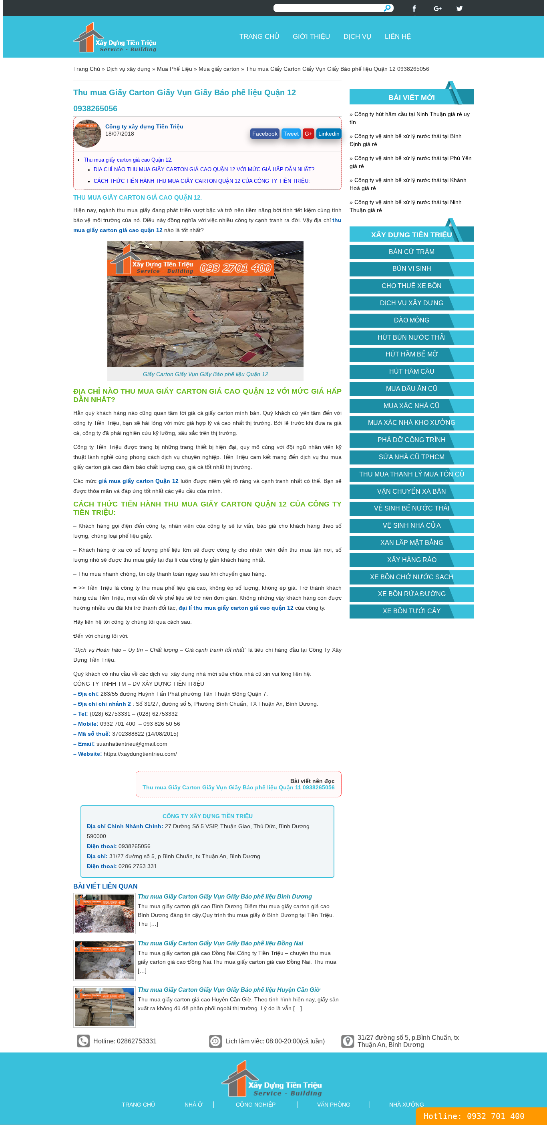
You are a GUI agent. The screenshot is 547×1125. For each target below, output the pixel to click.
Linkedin (329, 133)
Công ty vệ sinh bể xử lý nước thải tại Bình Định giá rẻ (406, 140)
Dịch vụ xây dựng (129, 69)
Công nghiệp (256, 1104)
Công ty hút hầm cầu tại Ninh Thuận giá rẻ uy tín (410, 118)
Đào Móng (411, 320)
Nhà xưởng (406, 1104)
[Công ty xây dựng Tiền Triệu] (153, 37)
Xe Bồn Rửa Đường (412, 594)
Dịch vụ (357, 36)
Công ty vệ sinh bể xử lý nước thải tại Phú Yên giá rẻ (411, 162)
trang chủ (138, 1104)
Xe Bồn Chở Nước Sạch (412, 577)
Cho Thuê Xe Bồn (412, 285)
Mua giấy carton (219, 69)
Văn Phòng (333, 1104)
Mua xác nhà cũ (412, 405)
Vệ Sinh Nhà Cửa (412, 525)
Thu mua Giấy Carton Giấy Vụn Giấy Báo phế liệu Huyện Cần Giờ (229, 989)
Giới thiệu (311, 36)
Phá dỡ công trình (412, 439)
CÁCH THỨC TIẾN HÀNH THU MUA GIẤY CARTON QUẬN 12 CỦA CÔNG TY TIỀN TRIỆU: (202, 181)
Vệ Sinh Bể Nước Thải (411, 508)
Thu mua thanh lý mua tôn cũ (412, 474)
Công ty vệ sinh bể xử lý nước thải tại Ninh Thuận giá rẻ (406, 206)
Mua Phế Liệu (174, 69)
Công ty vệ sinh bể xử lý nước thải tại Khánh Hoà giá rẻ (408, 184)
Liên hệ (398, 36)
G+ (308, 133)
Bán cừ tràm (411, 251)
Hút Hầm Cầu (411, 371)
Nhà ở (194, 1104)
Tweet (291, 133)
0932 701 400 (496, 1116)
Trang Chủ (86, 69)
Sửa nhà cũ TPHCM (411, 457)
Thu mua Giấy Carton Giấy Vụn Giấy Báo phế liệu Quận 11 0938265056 (239, 787)
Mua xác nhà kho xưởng (411, 422)
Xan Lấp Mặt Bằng (411, 542)
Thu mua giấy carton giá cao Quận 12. (128, 160)
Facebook (265, 133)
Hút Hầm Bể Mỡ (412, 354)
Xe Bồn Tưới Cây (412, 611)
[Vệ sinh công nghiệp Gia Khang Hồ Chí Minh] (273, 1078)
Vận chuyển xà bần (411, 491)
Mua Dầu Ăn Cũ (412, 388)
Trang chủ (259, 36)
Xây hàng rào (411, 559)
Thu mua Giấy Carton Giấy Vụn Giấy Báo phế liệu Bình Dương (225, 896)
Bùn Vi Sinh (411, 268)
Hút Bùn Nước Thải (412, 337)
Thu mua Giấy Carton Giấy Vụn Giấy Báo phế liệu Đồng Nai (220, 943)
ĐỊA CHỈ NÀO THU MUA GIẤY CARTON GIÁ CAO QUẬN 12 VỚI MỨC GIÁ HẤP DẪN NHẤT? (204, 169)
